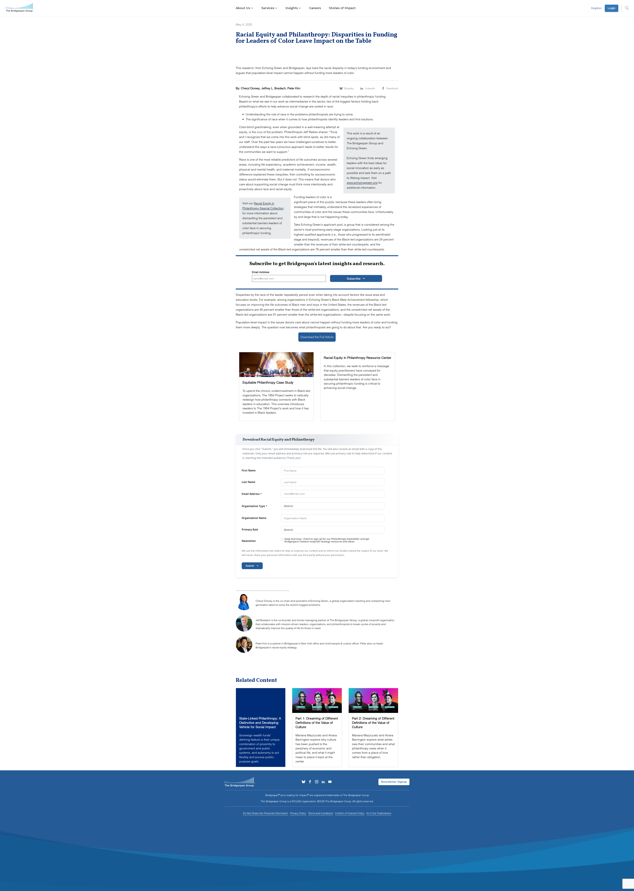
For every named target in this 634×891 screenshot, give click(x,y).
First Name (249, 470)
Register (596, 8)
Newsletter (249, 541)
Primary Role (250, 529)
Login (611, 8)
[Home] (20, 8)
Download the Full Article (317, 337)
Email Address (260, 272)
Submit (250, 565)
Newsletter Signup (394, 781)
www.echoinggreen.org (362, 183)
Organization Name (254, 518)
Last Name (248, 482)
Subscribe (354, 278)
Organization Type (254, 506)
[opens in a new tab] (303, 782)
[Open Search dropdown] (625, 8)
